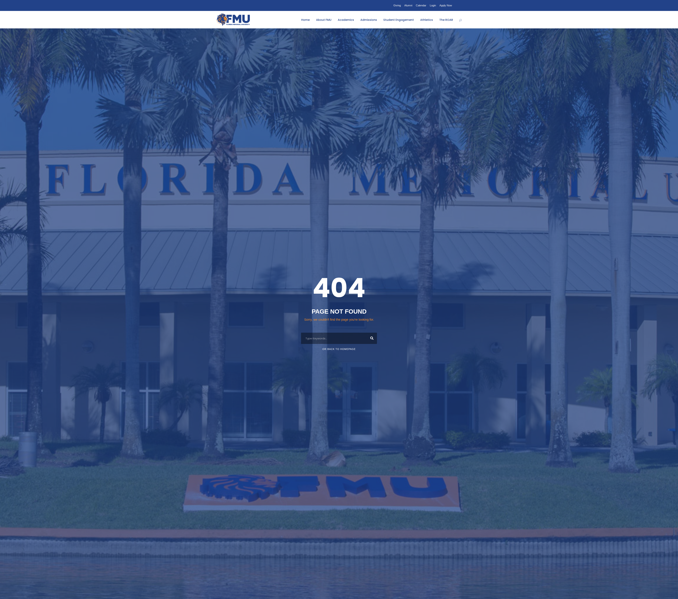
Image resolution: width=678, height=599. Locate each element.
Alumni (408, 5)
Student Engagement (398, 20)
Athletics (426, 20)
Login (433, 5)
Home (305, 20)
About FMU (323, 20)
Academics (346, 20)
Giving (397, 5)
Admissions (368, 20)
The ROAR (446, 20)
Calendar (421, 5)
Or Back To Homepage (339, 349)
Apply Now (445, 5)
